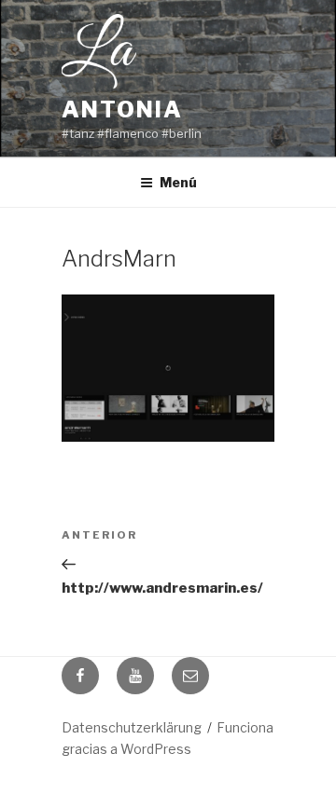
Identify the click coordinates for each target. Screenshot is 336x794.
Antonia (122, 109)
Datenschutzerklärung (132, 727)
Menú (178, 182)
